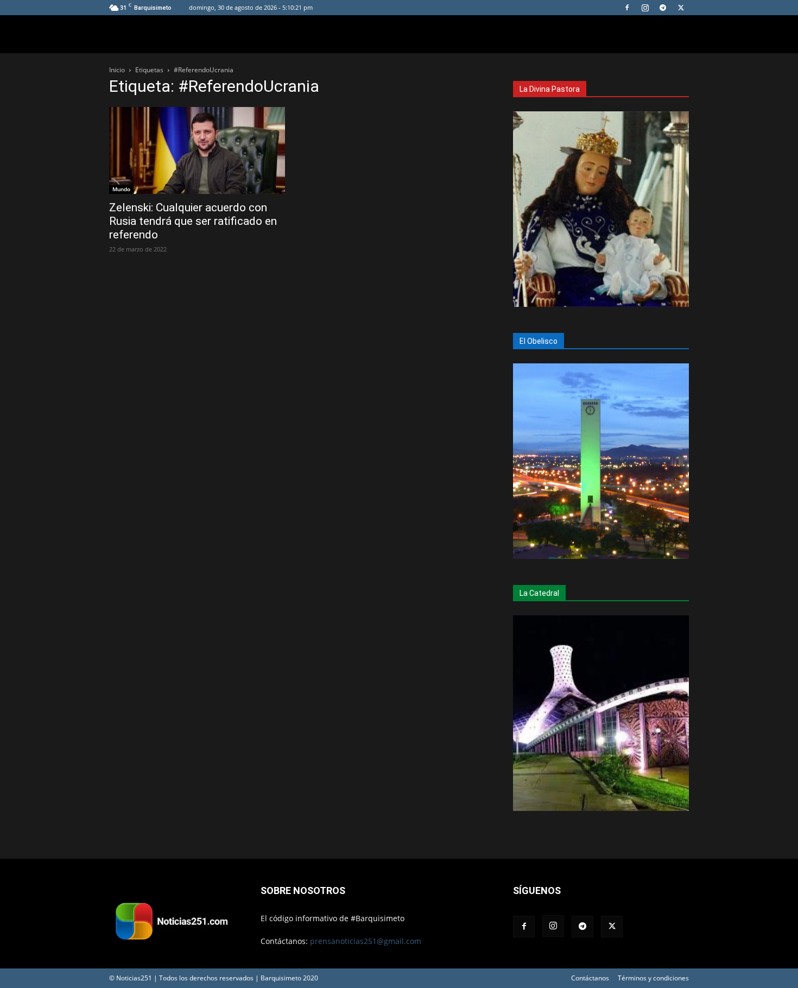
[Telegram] (663, 7)
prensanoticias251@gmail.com (365, 941)
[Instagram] (645, 7)
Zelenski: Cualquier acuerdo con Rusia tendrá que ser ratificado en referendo (193, 221)
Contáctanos (590, 978)
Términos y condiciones (653, 978)
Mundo (121, 189)
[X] (681, 7)
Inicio (117, 69)
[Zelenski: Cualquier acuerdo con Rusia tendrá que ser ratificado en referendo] (197, 150)
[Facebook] (627, 7)
